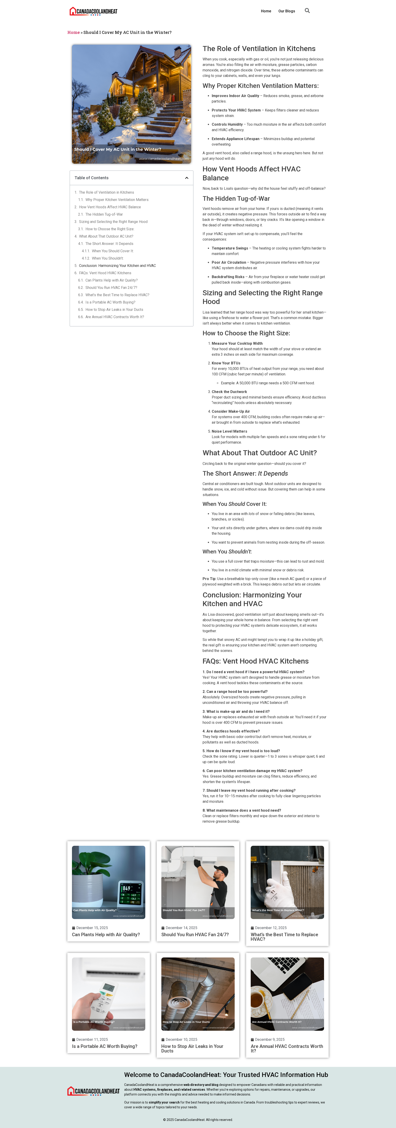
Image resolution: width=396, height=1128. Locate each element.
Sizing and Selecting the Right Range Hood (113, 222)
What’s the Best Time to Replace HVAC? (117, 295)
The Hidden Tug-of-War (104, 214)
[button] (187, 178)
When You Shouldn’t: (108, 258)
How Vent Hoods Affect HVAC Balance (110, 207)
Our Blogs (286, 11)
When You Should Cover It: (113, 251)
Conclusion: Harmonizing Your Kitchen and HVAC (117, 265)
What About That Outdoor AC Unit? (106, 236)
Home (266, 11)
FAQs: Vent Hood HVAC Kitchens (105, 273)
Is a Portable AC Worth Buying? (110, 302)
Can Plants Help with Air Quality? (111, 280)
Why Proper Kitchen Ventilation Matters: (117, 200)
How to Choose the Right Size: (109, 229)
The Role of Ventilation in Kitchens (106, 192)
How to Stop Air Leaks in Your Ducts (114, 309)
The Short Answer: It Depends (109, 243)
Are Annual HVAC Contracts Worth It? (114, 317)
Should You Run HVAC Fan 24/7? (111, 287)
